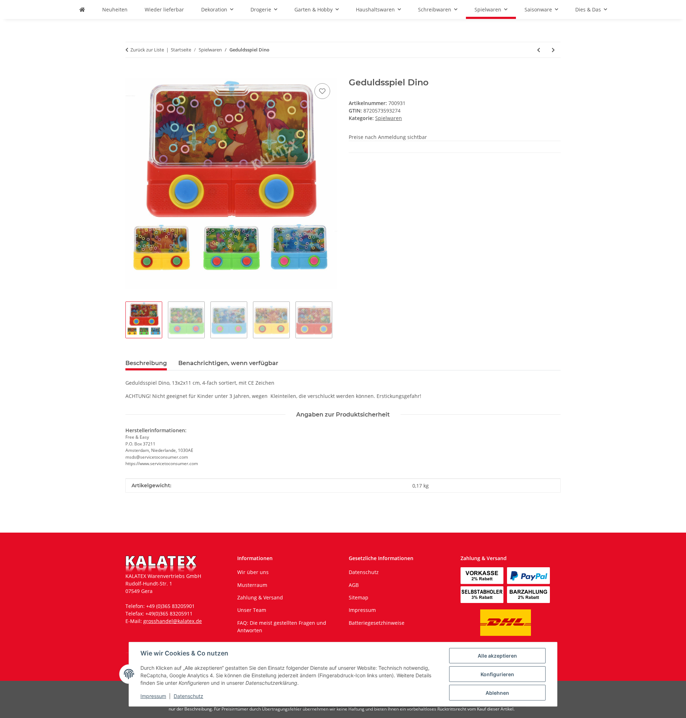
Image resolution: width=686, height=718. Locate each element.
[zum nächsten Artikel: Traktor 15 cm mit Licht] (553, 50)
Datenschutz (188, 696)
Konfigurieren (497, 674)
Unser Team (251, 610)
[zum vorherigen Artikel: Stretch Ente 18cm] (538, 50)
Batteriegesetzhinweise (376, 622)
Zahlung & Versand (260, 597)
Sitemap (358, 597)
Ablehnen (497, 693)
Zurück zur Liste (147, 49)
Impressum (153, 696)
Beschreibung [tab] (146, 363)
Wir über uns (253, 572)
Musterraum (252, 585)
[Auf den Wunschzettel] (322, 91)
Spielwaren (388, 118)
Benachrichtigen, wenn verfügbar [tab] (228, 363)
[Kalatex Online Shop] (82, 9)
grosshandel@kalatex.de (172, 621)
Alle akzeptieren (497, 656)
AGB (354, 585)
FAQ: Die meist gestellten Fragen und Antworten (281, 626)
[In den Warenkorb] (131, 74)
